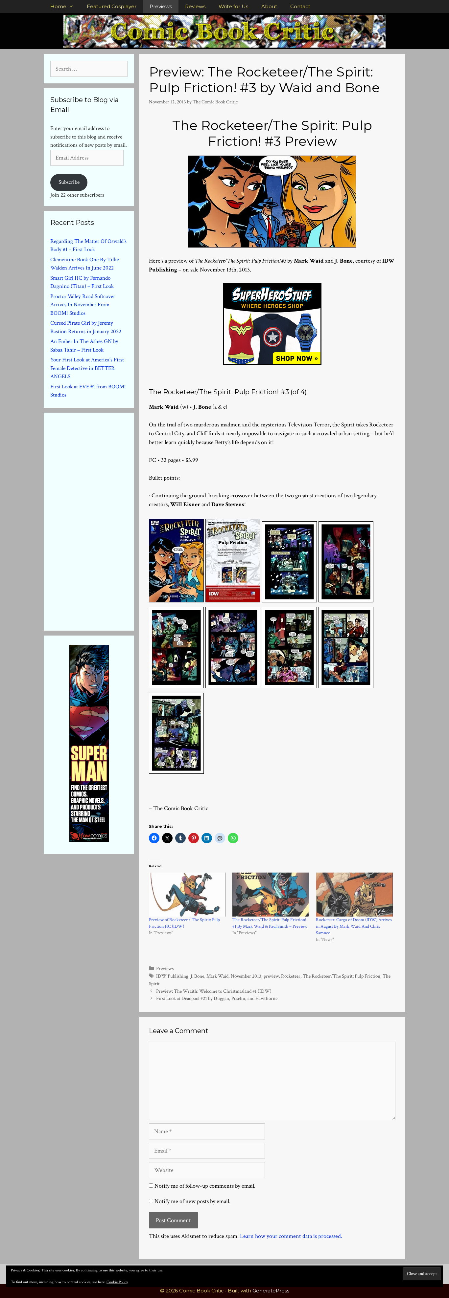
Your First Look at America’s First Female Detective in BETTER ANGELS (87, 368)
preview (271, 976)
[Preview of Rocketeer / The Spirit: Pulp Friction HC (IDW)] (187, 895)
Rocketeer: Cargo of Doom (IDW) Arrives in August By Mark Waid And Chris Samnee (354, 926)
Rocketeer (290, 976)
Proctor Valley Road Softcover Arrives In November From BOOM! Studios (82, 305)
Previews (161, 6)
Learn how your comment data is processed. (291, 1236)
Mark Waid (217, 976)
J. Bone (197, 976)
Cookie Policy (117, 1282)
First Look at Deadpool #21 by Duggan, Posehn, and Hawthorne (216, 998)
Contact (300, 6)
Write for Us (233, 6)
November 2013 (246, 976)
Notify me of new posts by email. (192, 1201)
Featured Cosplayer (111, 6)
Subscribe (69, 182)
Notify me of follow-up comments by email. (204, 1186)
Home (58, 6)
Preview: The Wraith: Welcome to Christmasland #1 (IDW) (214, 991)
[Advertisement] (99, 520)
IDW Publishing (172, 976)
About (269, 6)
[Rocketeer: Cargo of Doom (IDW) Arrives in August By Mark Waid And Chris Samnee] (354, 895)
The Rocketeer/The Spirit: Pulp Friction (341, 976)
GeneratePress (270, 1290)
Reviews (195, 6)
